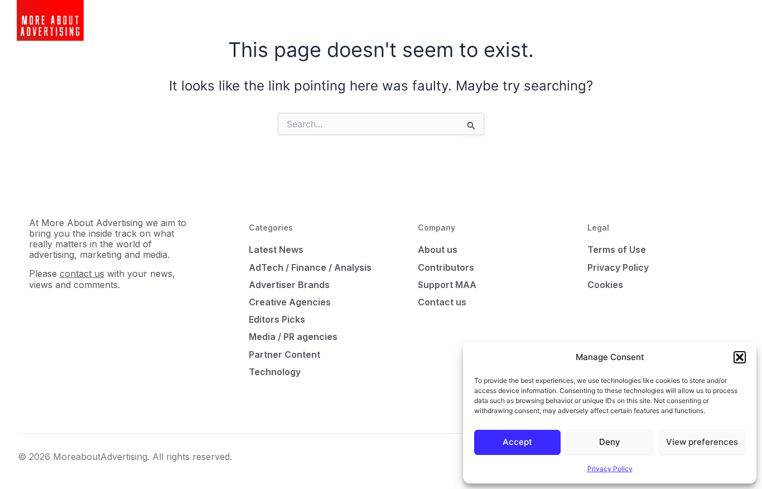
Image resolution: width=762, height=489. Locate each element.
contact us (82, 273)
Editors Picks (277, 319)
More (348, 20)
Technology (275, 371)
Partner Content (284, 354)
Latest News (276, 249)
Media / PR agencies (293, 336)
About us (437, 249)
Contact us (442, 302)
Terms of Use (616, 249)
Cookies (605, 284)
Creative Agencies (290, 302)
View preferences (702, 442)
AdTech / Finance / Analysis (310, 267)
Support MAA (447, 284)
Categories (302, 20)
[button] (739, 357)
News (256, 20)
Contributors (446, 267)
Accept (517, 442)
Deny (609, 442)
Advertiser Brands (289, 284)
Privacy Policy (610, 468)
